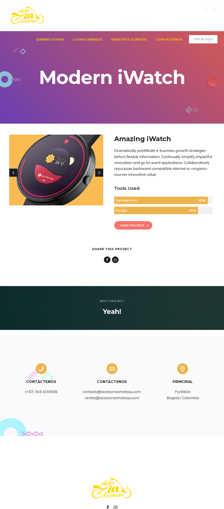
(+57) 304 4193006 (41, 391)
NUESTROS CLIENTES (129, 39)
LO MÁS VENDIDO (88, 39)
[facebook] (108, 259)
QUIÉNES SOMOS (50, 39)
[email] (116, 259)
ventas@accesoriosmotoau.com (112, 397)
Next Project (112, 301)
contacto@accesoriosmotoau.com (112, 391)
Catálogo (203, 39)
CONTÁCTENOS (169, 39)
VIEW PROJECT (132, 225)
